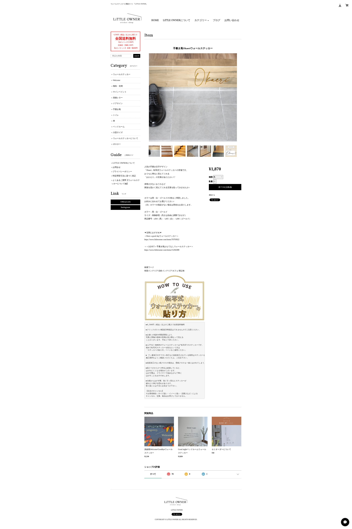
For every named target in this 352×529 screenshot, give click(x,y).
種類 (211, 177)
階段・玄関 (118, 86)
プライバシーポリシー (122, 172)
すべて (153, 474)
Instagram (125, 207)
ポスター (117, 144)
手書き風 (117, 109)
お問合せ (116, 167)
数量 (211, 181)
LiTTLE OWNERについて (124, 163)
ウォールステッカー (121, 74)
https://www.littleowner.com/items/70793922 (161, 239)
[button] (201, 20)
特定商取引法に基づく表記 (124, 176)
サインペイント (120, 92)
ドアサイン (118, 103)
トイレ (116, 115)
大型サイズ (118, 132)
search (136, 56)
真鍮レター (118, 98)
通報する (212, 195)
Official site (125, 202)
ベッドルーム (119, 127)
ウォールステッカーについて (125, 138)
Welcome (116, 80)
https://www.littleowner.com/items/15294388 (161, 250)
